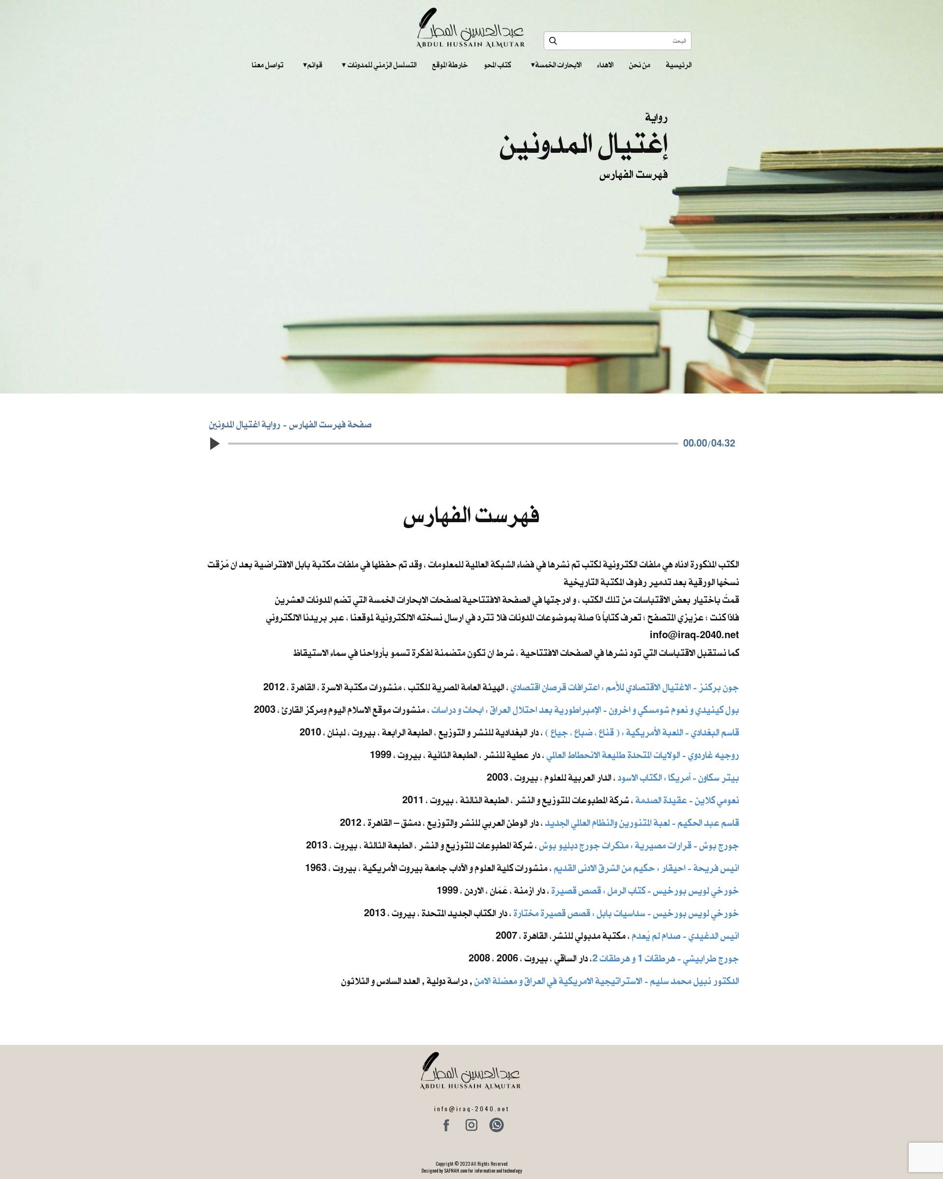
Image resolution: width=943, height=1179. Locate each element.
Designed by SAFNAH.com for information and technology (471, 1170)
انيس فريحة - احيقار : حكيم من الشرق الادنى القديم (646, 867)
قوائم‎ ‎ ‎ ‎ (312, 65)
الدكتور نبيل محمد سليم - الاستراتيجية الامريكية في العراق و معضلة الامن (606, 980)
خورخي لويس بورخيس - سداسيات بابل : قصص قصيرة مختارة (626, 913)
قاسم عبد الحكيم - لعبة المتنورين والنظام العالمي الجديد (642, 822)
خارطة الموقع (450, 65)
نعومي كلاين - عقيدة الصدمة (686, 800)
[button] (214, 443)
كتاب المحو (497, 65)
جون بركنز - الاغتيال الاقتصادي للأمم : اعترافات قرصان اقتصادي (625, 687)
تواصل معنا (267, 65)
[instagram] (471, 1125)
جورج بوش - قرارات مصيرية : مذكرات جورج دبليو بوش (639, 845)
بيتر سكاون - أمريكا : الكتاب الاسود (678, 777)
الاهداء (605, 65)
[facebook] (446, 1125)
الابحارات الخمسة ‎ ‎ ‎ (556, 65)
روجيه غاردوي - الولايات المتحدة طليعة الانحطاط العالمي (643, 754)
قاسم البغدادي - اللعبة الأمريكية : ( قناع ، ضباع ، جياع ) (642, 732)
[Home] (472, 27)
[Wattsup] (496, 1125)
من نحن (639, 65)
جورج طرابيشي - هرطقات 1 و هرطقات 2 (665, 958)
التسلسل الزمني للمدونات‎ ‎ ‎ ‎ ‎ (379, 65)
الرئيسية (679, 65)
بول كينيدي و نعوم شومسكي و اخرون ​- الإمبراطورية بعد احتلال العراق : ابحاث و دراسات (585, 709)
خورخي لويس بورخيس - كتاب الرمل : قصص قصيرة (645, 890)
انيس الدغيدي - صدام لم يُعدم (685, 935)
